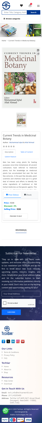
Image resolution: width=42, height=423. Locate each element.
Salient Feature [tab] (10, 157)
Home (4, 41)
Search (33, 12)
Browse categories (13, 19)
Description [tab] (9, 152)
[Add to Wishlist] (38, 50)
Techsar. (20, 409)
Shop (6, 372)
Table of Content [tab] (27, 152)
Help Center (8, 381)
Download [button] (8, 384)
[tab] (12, 195)
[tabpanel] (21, 175)
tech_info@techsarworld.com (20, 392)
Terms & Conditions (11, 352)
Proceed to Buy (16, 216)
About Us (7, 369)
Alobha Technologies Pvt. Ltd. (21, 415)
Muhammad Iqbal (16, 142)
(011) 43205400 (15, 395)
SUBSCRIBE (11, 312)
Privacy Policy (9, 355)
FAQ (5, 358)
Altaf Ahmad (29, 142)
